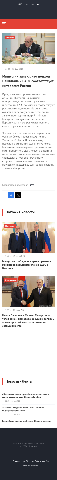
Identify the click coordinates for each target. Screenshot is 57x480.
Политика (10, 37)
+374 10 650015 (30, 465)
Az (38, 4)
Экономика (10, 280)
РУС (32, 4)
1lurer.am (32, 446)
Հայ (20, 4)
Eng (26, 4)
